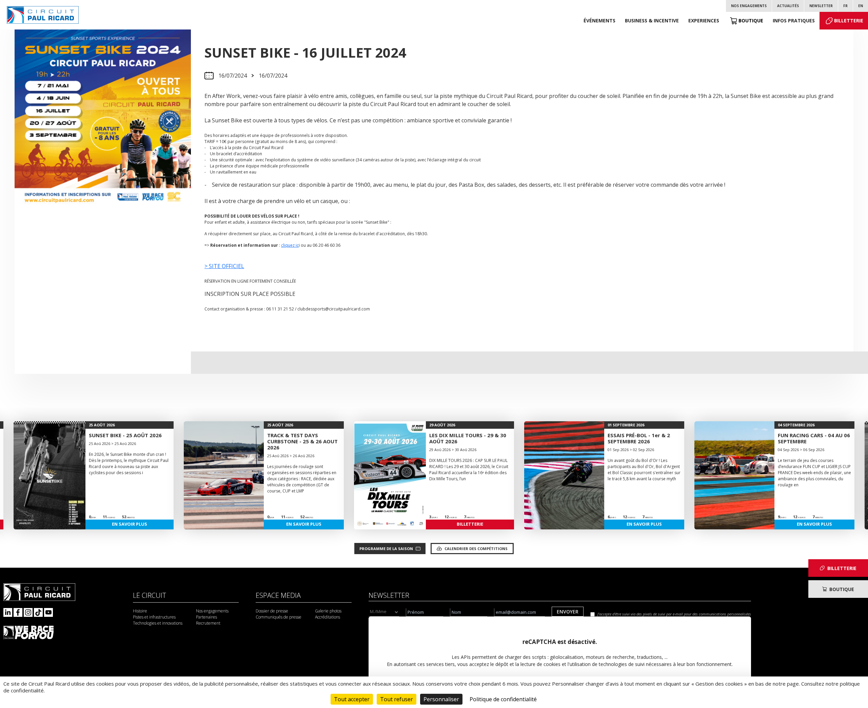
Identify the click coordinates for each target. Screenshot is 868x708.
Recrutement (208, 623)
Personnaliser (441, 699)
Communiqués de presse (278, 617)
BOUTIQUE (841, 589)
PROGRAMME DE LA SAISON (386, 548)
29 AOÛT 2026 (442, 424)
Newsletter (821, 5)
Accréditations (327, 617)
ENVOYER (567, 611)
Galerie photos (328, 611)
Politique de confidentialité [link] (503, 699)
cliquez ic (290, 245)
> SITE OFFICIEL (224, 266)
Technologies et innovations (157, 623)
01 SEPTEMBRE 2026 (626, 424)
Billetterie (848, 20)
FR (845, 5)
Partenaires (206, 617)
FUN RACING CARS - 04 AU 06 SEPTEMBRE (814, 438)
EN (860, 5)
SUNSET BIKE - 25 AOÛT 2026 (125, 435)
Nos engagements (749, 5)
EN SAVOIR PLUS (129, 524)
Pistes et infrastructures (154, 617)
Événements (599, 20)
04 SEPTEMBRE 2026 (796, 424)
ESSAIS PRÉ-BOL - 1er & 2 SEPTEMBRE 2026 (639, 438)
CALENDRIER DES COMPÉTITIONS (476, 548)
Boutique (750, 20)
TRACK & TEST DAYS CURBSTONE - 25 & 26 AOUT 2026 (302, 441)
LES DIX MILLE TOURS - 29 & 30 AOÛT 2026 (467, 438)
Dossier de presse (272, 611)
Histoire (140, 611)
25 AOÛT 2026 (102, 424)
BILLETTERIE (470, 524)
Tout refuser (396, 699)
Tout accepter (352, 699)
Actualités (788, 5)
